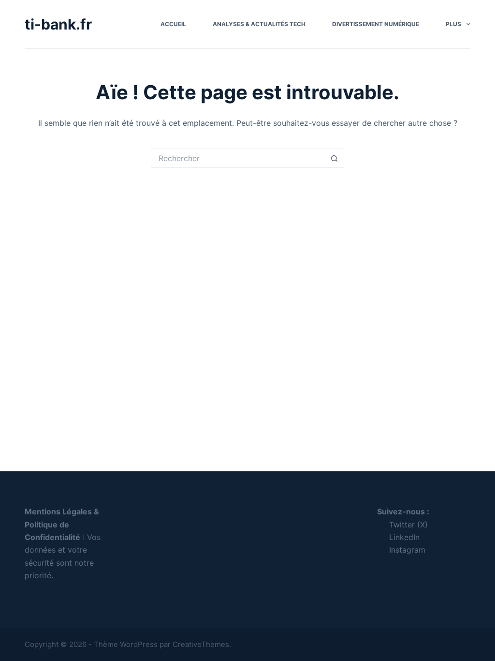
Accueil (173, 24)
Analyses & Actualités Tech (259, 24)
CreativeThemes (201, 644)
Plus (453, 24)
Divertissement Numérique (375, 24)
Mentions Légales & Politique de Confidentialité (62, 524)
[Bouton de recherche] (334, 158)
